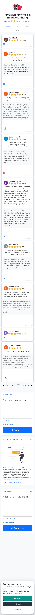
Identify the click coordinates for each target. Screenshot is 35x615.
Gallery (27, 26)
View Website (9, 522)
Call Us (7, 421)
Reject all (18, 604)
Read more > (28, 46)
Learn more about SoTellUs (12, 482)
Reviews (17, 26)
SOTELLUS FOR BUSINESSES (12, 439)
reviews (26, 22)
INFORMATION (8, 491)
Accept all (17, 598)
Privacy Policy (17, 593)
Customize (17, 610)
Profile (8, 26)
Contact (17, 30)
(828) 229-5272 (10, 518)
